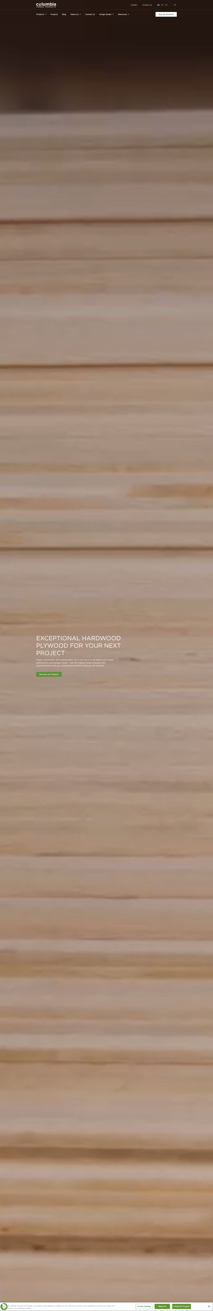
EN (158, 5)
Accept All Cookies (181, 1306)
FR (162, 5)
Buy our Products (166, 14)
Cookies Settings (144, 1306)
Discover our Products (49, 674)
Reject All (162, 1306)
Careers (134, 5)
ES (166, 5)
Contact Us (147, 5)
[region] (106, 1306)
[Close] (209, 1306)
